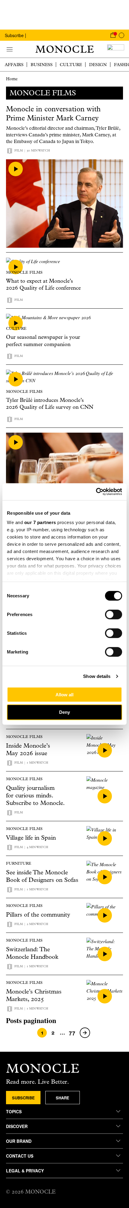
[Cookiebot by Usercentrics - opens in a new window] (96, 492)
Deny (64, 712)
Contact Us (19, 1156)
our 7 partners (40, 522)
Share (62, 1098)
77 (72, 1032)
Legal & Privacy (25, 1171)
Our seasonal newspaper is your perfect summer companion (43, 340)
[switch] (113, 614)
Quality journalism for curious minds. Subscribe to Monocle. (35, 795)
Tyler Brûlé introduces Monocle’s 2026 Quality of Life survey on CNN (49, 403)
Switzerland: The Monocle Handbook (32, 953)
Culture (71, 64)
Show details (96, 676)
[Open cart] (113, 35)
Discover (17, 1126)
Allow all (65, 694)
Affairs (14, 64)
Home (12, 78)
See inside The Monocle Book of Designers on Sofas (42, 876)
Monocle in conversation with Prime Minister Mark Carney (53, 113)
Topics (14, 1111)
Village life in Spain (31, 837)
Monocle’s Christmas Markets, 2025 (34, 995)
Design (98, 64)
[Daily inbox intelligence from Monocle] (115, 49)
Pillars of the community (38, 914)
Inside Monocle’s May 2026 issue (28, 749)
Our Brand (19, 1141)
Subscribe (14, 35)
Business (41, 64)
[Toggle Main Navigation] (9, 49)
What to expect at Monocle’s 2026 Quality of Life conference (43, 284)
